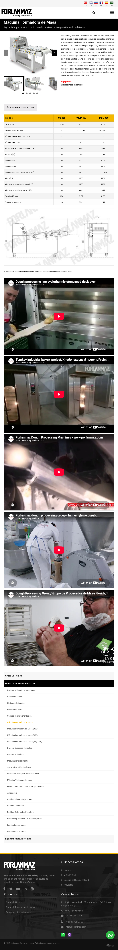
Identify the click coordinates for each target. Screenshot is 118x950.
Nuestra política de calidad (76, 880)
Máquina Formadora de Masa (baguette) (24, 741)
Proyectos (68, 885)
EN (91, 5)
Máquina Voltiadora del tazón (19, 780)
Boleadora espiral (14, 697)
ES (107, 5)
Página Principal (11, 27)
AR (112, 5)
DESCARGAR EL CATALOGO (21, 107)
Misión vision (70, 875)
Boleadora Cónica (14, 709)
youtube (18, 889)
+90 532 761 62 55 (74, 922)
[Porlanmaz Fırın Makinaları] (16, 12)
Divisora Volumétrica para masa (21, 690)
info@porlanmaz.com (75, 927)
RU (96, 5)
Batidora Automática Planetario (20, 812)
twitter (11, 889)
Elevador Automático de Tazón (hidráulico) (25, 786)
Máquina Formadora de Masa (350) (22, 729)
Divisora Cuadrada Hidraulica (19, 748)
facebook (5, 889)
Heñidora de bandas (16, 703)
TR (86, 5)
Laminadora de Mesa (16, 831)
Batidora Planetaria (15, 806)
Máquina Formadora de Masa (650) (22, 735)
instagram (33, 889)
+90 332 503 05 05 (74, 910)
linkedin (26, 889)
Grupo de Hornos (13, 676)
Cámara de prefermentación (19, 716)
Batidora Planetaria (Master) (19, 799)
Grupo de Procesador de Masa (37, 27)
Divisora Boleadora (15, 754)
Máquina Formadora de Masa (20, 722)
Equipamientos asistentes (18, 839)
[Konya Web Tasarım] (110, 945)
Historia (67, 870)
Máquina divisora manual (18, 761)
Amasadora (12, 793)
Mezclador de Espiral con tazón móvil (23, 773)
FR (101, 5)
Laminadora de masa (16, 825)
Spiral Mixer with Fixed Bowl (19, 767)
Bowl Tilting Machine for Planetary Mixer (24, 818)
